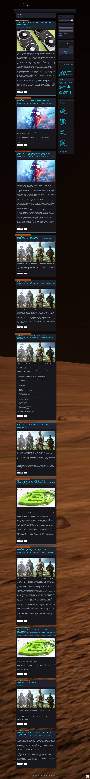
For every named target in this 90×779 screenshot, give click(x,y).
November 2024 (63, 113)
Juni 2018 (61, 131)
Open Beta (47, 337)
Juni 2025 (61, 108)
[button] (87, 776)
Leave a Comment (31, 27)
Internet (28, 103)
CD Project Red (70, 83)
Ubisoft (65, 94)
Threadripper (68, 93)
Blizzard (61, 83)
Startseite (18, 10)
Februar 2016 (62, 149)
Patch (47, 103)
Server (68, 92)
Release (60, 91)
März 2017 (62, 142)
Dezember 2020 (63, 119)
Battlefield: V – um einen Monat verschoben (32, 424)
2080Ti (44, 482)
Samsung (65, 92)
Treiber (34, 156)
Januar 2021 (62, 118)
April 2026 (62, 103)
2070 (40, 482)
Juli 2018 (61, 130)
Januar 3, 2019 (26, 20)
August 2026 (62, 102)
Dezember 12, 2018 (27, 235)
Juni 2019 (61, 124)
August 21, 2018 (26, 680)
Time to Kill (50, 103)
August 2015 (62, 152)
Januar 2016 (62, 150)
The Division (64, 93)
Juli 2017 (61, 139)
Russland (66, 91)
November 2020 (63, 120)
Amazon (62, 82)
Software (31, 103)
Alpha (37, 735)
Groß (47, 283)
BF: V (51, 482)
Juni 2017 (61, 140)
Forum (36, 10)
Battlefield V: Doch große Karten (28, 282)
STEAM (60, 93)
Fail (48, 156)
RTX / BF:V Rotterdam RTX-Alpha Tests (31, 481)
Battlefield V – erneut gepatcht (28, 237)
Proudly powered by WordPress (39, 775)
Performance (19, 27)
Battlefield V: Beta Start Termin (28, 682)
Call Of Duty (65, 83)
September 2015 (63, 151)
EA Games (46, 156)
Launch (70, 86)
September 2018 (63, 128)
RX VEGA (69, 91)
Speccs (50, 337)
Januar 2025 (62, 112)
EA (45, 103)
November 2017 (63, 134)
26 (64, 53)
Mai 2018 (61, 132)
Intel (47, 735)
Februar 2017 (62, 143)
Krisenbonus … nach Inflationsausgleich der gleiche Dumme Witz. (65, 74)
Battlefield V (41, 103)
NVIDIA (53, 482)
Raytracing (23, 27)
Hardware (28, 482)
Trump (60, 94)
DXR (44, 238)
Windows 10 (70, 96)
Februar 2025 (62, 111)
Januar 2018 (62, 133)
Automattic (54, 775)
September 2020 (63, 122)
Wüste (52, 283)
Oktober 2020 (62, 121)
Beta (44, 337)
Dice (44, 103)
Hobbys (24, 10)
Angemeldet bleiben (63, 33)
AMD (39, 735)
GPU (48, 632)
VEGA (66, 96)
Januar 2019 (62, 125)
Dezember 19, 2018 (27, 98)
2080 (42, 482)
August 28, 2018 (26, 547)
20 (66, 51)
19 (64, 51)
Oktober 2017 (62, 135)
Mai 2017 (61, 141)
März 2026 (62, 104)
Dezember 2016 (63, 145)
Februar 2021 (62, 117)
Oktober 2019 (62, 123)
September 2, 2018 (27, 333)
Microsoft (61, 87)
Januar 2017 (62, 144)
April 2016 (62, 146)
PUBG (67, 90)
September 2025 (63, 107)
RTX (63, 91)
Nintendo (65, 87)
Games (25, 103)
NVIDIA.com (34, 661)
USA (64, 96)
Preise (64, 90)
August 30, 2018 (26, 422)
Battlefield (22, 103)
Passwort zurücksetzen (63, 37)
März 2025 (62, 110)
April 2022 (62, 114)
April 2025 (62, 109)
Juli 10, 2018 (26, 730)
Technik (34, 103)
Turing (27, 27)
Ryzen (61, 92)
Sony (70, 92)
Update (18, 157)
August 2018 (62, 129)
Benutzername (61, 26)
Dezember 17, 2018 (27, 151)
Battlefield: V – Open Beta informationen (31, 336)
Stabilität (23, 239)
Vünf (52, 337)
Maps (49, 283)
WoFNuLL (22, 3)
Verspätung (19, 427)
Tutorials (31, 10)
